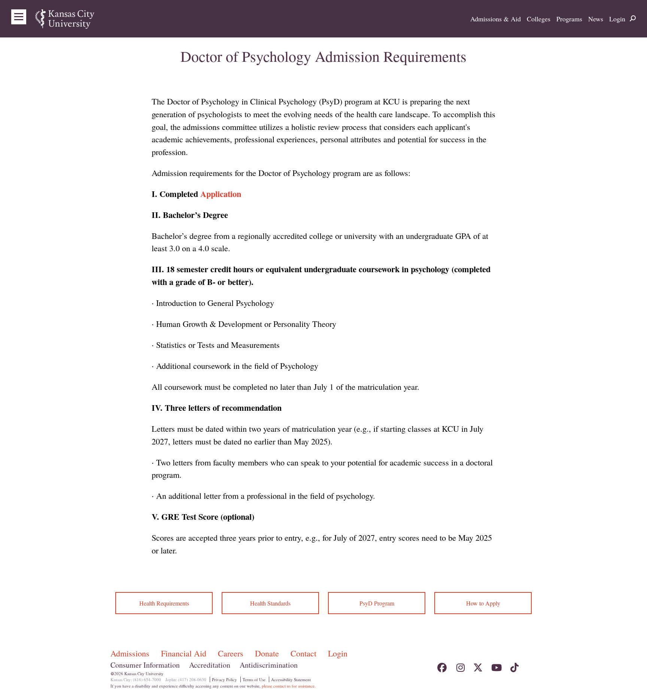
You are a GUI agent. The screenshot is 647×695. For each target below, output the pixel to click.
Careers (232, 653)
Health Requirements (164, 603)
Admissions (131, 653)
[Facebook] (442, 665)
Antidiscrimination (269, 665)
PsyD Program (376, 603)
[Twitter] (478, 665)
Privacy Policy (224, 679)
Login (617, 18)
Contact (305, 653)
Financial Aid (185, 653)
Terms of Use (254, 679)
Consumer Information (145, 665)
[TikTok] (514, 665)
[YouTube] (496, 665)
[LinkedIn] (532, 665)
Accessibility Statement (291, 679)
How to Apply (483, 603)
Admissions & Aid (495, 18)
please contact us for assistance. (289, 686)
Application (220, 194)
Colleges (538, 18)
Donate (268, 653)
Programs (569, 18)
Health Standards (270, 603)
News (595, 18)
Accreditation (209, 665)
